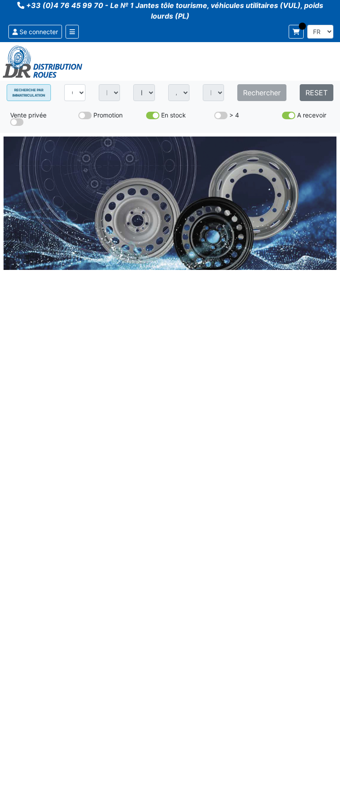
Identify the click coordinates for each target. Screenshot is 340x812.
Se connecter (38, 31)
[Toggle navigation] (72, 32)
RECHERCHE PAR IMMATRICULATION (28, 93)
